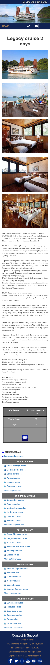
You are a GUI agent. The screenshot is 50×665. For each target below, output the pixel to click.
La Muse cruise (14, 623)
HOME (5, 26)
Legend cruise (13, 584)
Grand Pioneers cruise (17, 534)
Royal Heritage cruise (16, 465)
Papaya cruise (13, 504)
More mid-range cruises (14, 524)
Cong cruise (12, 619)
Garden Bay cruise (15, 500)
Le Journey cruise (15, 512)
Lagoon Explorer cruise (17, 589)
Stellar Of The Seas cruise (18, 546)
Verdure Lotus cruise (16, 508)
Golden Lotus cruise (16, 469)
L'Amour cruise (14, 576)
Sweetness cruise (15, 602)
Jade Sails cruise (14, 611)
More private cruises (12, 593)
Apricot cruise (13, 478)
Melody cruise (13, 580)
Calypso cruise (14, 516)
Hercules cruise (14, 606)
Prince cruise (13, 572)
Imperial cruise (13, 482)
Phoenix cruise (14, 520)
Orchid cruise (13, 554)
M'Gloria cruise (14, 542)
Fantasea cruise (14, 486)
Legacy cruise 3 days (13, 456)
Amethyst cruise (14, 615)
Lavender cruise (14, 473)
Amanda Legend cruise (17, 568)
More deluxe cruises (12, 558)
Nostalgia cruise (14, 550)
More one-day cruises (13, 627)
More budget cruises (12, 490)
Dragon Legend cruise (17, 538)
